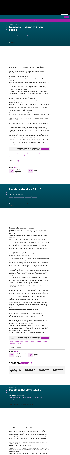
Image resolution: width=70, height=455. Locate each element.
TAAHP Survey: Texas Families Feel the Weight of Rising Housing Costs (15, 370)
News (9, 16)
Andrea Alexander (12, 343)
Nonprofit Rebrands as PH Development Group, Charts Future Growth (29, 370)
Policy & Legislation (33, 16)
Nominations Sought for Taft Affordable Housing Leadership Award (35, 20)
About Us (52, 14)
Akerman (11, 196)
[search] (67, 14)
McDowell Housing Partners (38, 397)
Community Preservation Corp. (27, 397)
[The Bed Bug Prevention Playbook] (58, 367)
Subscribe (66, 16)
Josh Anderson (12, 399)
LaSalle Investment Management (15, 397)
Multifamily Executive (14, 14)
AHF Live (9, 14)
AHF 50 (6, 14)
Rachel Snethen (27, 196)
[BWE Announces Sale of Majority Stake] (44, 367)
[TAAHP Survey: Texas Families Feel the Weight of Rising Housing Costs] (15, 367)
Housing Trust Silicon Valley (19, 196)
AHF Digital (56, 16)
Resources (51, 16)
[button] (6, 32)
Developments (13, 16)
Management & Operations (25, 16)
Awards (2, 14)
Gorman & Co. (34, 196)
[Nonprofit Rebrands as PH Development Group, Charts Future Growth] (30, 367)
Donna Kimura (20, 346)
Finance (18, 16)
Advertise (48, 14)
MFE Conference (21, 14)
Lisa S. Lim (19, 343)
